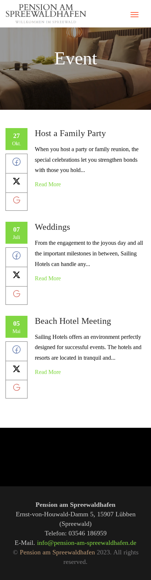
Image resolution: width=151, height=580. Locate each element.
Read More (48, 184)
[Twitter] (16, 183)
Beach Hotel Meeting (73, 321)
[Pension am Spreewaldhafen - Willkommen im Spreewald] (45, 14)
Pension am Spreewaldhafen (57, 552)
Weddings (52, 227)
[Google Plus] (16, 201)
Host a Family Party (70, 133)
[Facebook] (16, 164)
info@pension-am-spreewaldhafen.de (86, 542)
